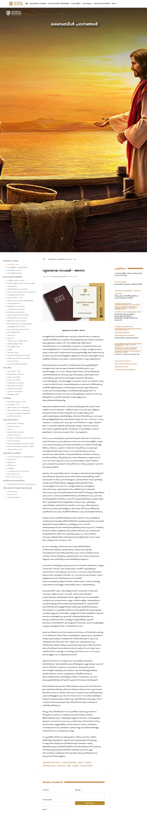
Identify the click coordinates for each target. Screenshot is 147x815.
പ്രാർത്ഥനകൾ (12, 492)
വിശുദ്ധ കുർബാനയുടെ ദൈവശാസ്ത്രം (21, 283)
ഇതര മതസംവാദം (13, 474)
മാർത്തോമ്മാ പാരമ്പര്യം (15, 374)
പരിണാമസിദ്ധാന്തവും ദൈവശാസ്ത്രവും (21, 484)
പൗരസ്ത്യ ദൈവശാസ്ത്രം (16, 309)
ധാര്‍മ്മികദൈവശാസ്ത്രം (16, 295)
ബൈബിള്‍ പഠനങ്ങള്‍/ (56, 259)
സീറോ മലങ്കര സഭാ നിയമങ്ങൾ (18, 407)
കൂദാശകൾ (11, 335)
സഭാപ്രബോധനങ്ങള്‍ (101, 3)
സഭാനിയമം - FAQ (13, 405)
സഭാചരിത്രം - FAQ (13, 371)
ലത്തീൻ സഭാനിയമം (14, 416)
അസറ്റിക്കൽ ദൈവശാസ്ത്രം (17, 318)
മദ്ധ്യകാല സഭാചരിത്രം (15, 389)
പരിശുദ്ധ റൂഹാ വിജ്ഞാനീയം (17, 341)
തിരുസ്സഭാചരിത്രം (13, 394)
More (114, 3)
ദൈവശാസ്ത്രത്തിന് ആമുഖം (17, 364)
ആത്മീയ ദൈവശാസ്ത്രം (16, 306)
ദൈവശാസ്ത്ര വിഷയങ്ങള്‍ (58, 3)
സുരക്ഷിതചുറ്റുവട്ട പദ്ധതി (16, 402)
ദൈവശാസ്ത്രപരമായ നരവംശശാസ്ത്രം (21, 292)
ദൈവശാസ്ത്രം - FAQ (14, 298)
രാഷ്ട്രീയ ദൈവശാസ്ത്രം (16, 280)
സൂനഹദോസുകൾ (13, 441)
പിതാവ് (9, 429)
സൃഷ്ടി (9, 350)
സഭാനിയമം (87, 3)
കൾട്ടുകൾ (10, 468)
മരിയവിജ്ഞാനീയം (13, 332)
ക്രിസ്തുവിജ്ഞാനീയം (15, 344)
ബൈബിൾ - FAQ (13, 265)
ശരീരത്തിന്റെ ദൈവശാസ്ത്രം (17, 289)
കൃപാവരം (10, 338)
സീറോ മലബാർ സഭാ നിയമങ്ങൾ (18, 410)
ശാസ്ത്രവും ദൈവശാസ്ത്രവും (14, 481)
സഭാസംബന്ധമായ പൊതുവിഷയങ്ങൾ (20, 457)
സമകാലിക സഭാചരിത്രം (15, 383)
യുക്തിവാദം (11, 462)
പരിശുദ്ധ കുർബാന (14, 497)
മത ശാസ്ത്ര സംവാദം (14, 477)
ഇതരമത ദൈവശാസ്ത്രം (16, 312)
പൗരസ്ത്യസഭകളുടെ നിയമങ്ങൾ (18, 413)
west (44, 259)
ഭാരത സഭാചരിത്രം (13, 380)
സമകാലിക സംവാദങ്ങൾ (12, 453)
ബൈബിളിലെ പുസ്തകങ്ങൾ (17, 267)
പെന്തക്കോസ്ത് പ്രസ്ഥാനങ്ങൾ (18, 471)
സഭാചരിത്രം (76, 3)
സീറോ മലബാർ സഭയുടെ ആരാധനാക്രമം (18, 488)
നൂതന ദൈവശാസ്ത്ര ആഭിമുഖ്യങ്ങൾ (20, 301)
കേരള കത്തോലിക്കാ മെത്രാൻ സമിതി (20, 444)
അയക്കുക (89, 803)
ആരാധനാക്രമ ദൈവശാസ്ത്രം (18, 315)
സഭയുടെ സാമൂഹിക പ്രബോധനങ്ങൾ (20, 438)
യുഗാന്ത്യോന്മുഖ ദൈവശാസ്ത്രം (18, 329)
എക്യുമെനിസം (12, 286)
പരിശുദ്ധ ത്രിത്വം (12, 352)
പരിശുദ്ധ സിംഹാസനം (15, 449)
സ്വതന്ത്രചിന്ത (11, 460)
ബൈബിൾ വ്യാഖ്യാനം (14, 270)
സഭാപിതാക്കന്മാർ (13, 303)
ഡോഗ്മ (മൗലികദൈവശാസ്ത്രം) (18, 355)
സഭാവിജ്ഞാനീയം (13, 347)
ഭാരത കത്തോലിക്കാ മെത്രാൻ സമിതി (20, 446)
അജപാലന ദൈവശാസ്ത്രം (16, 321)
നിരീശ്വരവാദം (12, 465)
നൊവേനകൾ (12, 494)
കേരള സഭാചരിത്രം (14, 377)
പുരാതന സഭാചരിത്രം (15, 391)
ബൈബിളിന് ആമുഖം (14, 273)
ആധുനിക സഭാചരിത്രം (15, 386)
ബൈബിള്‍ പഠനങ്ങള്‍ (37, 3)
